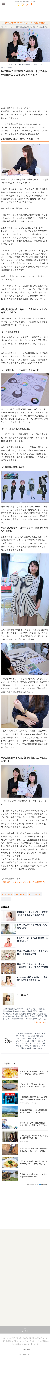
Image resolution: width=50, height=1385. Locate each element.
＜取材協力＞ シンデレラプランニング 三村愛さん (23, 882)
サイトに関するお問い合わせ (23, 1338)
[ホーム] (2, 27)
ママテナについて (7, 1338)
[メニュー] (3, 3)
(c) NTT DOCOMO (25, 1354)
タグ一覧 (35, 1344)
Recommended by (32, 1184)
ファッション (9, 27)
